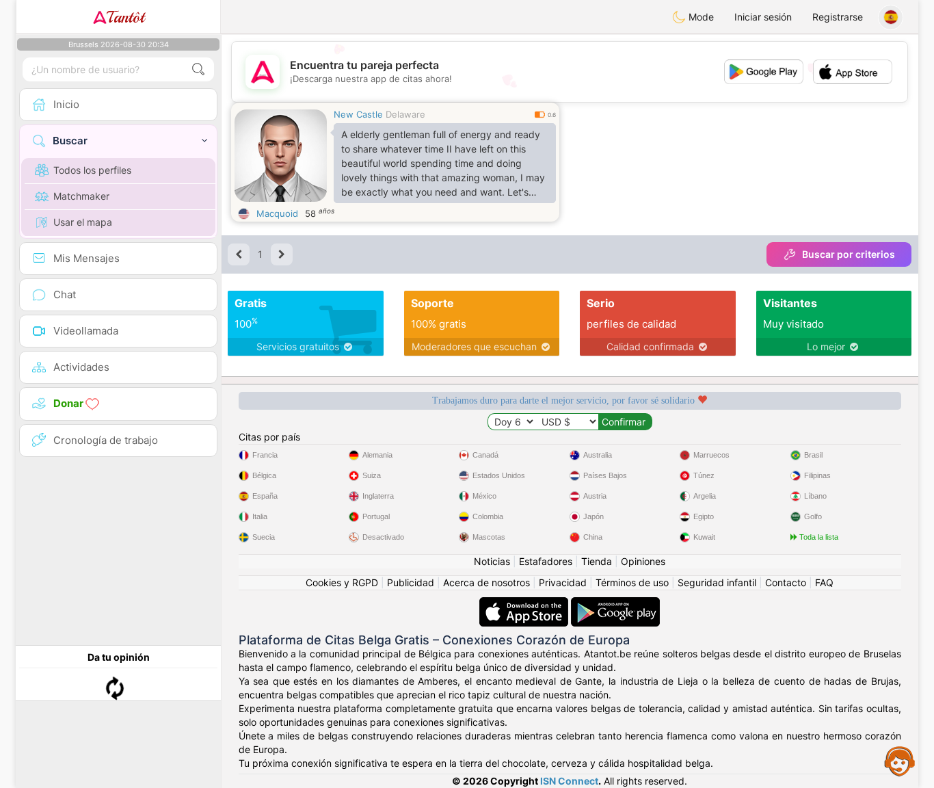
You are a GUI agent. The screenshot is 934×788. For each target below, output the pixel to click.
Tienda (596, 561)
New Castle (358, 114)
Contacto (785, 582)
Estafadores (545, 561)
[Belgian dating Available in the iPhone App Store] (525, 603)
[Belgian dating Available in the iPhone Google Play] (615, 603)
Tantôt (125, 17)
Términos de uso (632, 582)
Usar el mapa (82, 222)
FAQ (824, 582)
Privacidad (563, 582)
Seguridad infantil (717, 582)
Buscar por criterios (848, 254)
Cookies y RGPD (342, 582)
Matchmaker (81, 196)
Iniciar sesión (763, 17)
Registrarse (837, 17)
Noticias (492, 561)
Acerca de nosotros (486, 582)
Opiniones (643, 561)
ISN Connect (569, 781)
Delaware (405, 114)
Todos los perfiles (92, 170)
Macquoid (277, 213)
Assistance (900, 761)
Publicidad (410, 582)
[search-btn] (198, 69)
